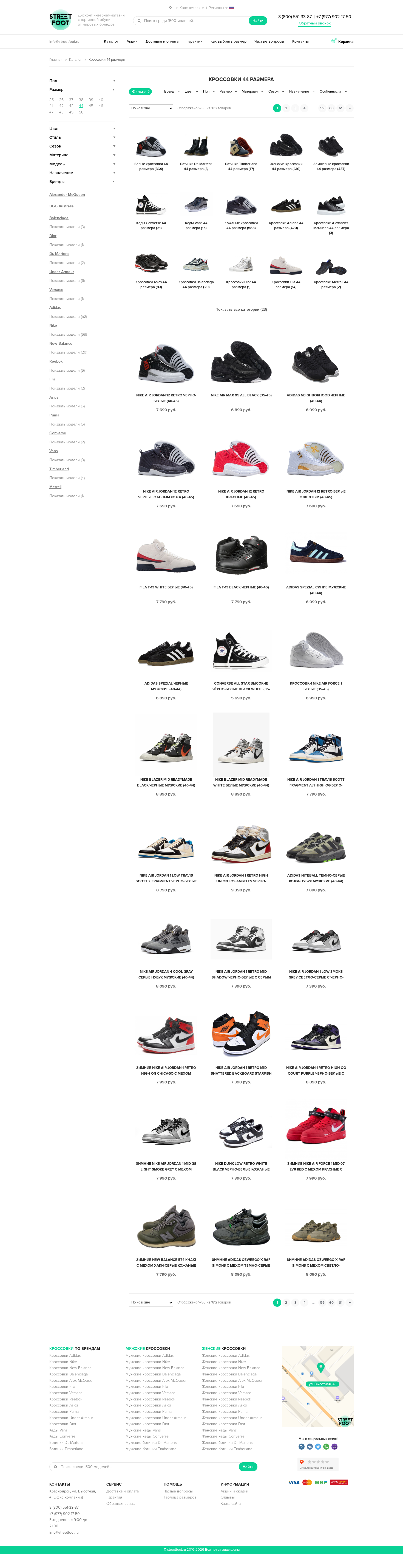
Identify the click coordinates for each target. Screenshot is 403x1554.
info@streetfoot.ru (64, 41)
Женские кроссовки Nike (224, 1362)
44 (81, 106)
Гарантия (194, 41)
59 (322, 108)
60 (331, 108)
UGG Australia (61, 206)
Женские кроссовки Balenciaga (229, 1374)
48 (61, 112)
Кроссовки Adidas (65, 1355)
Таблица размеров (180, 1497)
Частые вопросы (269, 41)
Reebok (56, 361)
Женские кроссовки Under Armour (232, 1418)
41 (51, 106)
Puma (54, 415)
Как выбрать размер (228, 41)
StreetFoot (60, 20)
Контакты (300, 41)
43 (71, 106)
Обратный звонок (315, 23)
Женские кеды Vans (219, 1430)
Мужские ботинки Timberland (151, 1449)
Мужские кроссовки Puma (149, 1411)
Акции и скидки (234, 1491)
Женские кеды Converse (223, 1436)
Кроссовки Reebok (65, 1399)
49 (71, 112)
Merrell (55, 487)
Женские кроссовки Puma (225, 1411)
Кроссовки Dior (62, 1424)
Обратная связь (120, 1503)
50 (81, 112)
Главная (56, 59)
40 (101, 100)
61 (340, 108)
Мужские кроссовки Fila (147, 1386)
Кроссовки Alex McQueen (72, 1380)
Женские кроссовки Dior (223, 1424)
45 (91, 106)
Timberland (59, 469)
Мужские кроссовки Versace (150, 1393)
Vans (53, 451)
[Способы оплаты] (318, 1484)
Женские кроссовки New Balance (231, 1368)
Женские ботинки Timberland (227, 1449)
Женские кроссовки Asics (224, 1405)
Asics (53, 397)
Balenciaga (59, 218)
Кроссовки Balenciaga (68, 1374)
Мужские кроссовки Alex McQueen (157, 1380)
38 (81, 100)
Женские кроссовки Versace (226, 1393)
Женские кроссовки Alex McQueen (232, 1380)
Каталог (111, 41)
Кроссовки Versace (66, 1393)
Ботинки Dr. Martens (66, 1442)
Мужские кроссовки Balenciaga (153, 1374)
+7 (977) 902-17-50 (333, 17)
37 (71, 100)
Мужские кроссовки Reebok (150, 1399)
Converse (57, 433)
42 (61, 106)
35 (51, 100)
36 (61, 100)
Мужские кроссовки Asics (148, 1405)
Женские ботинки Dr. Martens (227, 1442)
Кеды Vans (58, 1430)
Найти (257, 20)
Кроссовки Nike (63, 1362)
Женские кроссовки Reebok (226, 1399)
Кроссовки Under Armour (71, 1418)
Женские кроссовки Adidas (225, 1355)
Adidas (55, 307)
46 (101, 106)
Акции (132, 41)
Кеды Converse (62, 1436)
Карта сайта (231, 1503)
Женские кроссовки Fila (223, 1386)
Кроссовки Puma (64, 1411)
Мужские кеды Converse (147, 1436)
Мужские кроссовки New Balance (155, 1368)
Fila (52, 379)
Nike (53, 325)
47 (51, 112)
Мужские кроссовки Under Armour (156, 1418)
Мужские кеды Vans (143, 1430)
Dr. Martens (59, 253)
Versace (56, 289)
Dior (52, 235)
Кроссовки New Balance (70, 1368)
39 (91, 100)
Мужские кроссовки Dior (147, 1424)
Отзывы (228, 1497)
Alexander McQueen (67, 194)
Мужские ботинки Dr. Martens (151, 1442)
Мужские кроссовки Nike (148, 1362)
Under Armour (61, 271)
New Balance (60, 343)
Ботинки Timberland (66, 1449)
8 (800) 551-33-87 (295, 17)
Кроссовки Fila (62, 1386)
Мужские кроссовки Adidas (150, 1355)
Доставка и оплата (162, 41)
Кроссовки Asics (63, 1405)
